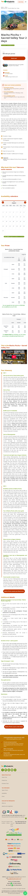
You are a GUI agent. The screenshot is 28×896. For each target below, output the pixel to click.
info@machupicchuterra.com (15, 878)
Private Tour (4, 780)
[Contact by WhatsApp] (25, 893)
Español (8, 839)
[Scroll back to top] (26, 818)
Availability (4, 793)
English (14, 839)
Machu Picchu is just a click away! (14, 726)
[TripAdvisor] (15, 770)
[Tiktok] (12, 770)
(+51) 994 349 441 (17, 885)
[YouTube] (9, 770)
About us (4, 803)
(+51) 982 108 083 (16, 883)
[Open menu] (26, 2)
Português (21, 839)
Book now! (14, 58)
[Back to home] (8, 1)
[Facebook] (2, 770)
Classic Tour (4, 777)
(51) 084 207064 (16, 881)
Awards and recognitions (7, 806)
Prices (3, 796)
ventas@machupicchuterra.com (14, 879)
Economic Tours (5, 783)
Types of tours (5, 790)
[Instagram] (5, 770)
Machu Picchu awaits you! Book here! (14, 591)
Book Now (21, 1)
